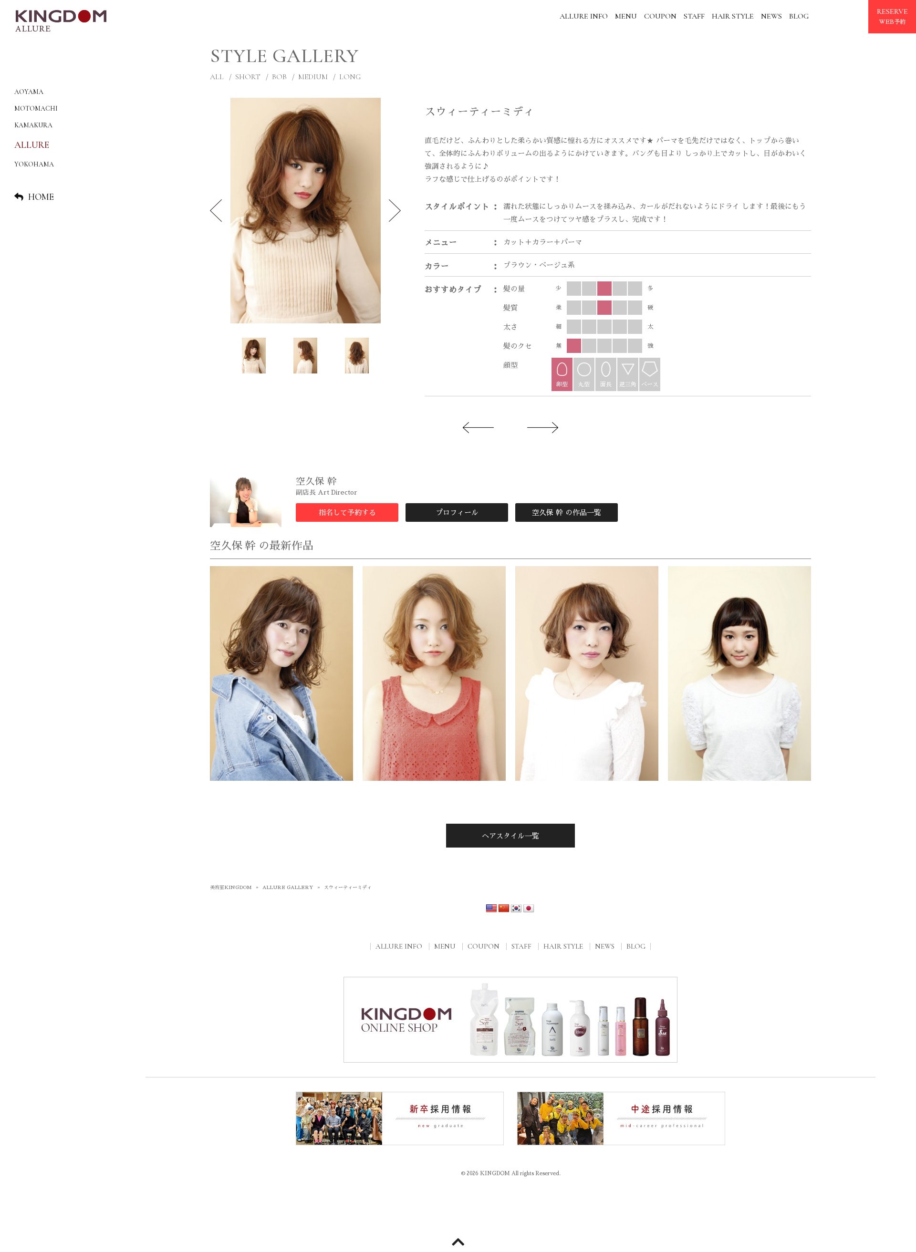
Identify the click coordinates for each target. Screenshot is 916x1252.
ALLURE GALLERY (287, 887)
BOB (279, 77)
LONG (350, 77)
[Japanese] (528, 908)
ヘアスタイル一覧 (510, 835)
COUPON (660, 16)
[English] (491, 908)
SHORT (247, 77)
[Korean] (516, 908)
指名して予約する (347, 512)
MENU (626, 16)
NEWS (771, 16)
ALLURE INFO (584, 16)
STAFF (694, 16)
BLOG (799, 16)
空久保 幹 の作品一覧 (566, 512)
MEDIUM (313, 77)
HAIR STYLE (733, 16)
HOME (41, 197)
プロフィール (457, 512)
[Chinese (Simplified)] (504, 908)
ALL (217, 77)
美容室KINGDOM (231, 887)
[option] (305, 210)
